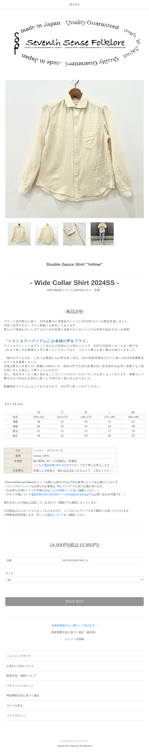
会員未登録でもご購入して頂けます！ (74, 625)
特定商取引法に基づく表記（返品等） (74, 632)
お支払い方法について (20, 665)
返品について (55, 514)
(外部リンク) (62, 490)
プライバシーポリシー (20, 685)
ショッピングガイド (19, 655)
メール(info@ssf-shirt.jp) (73, 494)
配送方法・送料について (21, 675)
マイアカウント (16, 715)
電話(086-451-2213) (56, 465)
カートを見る (15, 705)
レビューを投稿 (74, 639)
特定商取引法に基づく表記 (23, 695)
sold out (75, 601)
